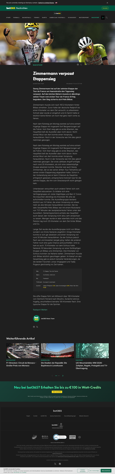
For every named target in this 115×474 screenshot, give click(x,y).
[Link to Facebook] (78, 66)
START (8, 17)
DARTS (44, 17)
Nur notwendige (94, 470)
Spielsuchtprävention (55, 416)
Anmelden (105, 8)
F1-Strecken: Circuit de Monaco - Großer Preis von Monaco (21, 364)
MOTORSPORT (84, 17)
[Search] (107, 17)
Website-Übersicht (83, 416)
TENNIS (36, 17)
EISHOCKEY (72, 17)
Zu (55, 13)
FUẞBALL (16, 17)
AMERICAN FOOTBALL (57, 17)
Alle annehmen (106, 470)
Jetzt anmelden (57, 391)
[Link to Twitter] (81, 66)
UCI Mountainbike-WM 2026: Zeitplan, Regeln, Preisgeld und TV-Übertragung (92, 365)
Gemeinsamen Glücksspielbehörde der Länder (68, 456)
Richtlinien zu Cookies (20, 472)
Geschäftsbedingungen (70, 416)
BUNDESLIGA (45, 360)
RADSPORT (95, 17)
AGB (61, 397)
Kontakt (35, 416)
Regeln (28, 416)
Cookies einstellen (82, 470)
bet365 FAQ (44, 416)
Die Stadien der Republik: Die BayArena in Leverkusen (54, 364)
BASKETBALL (26, 17)
